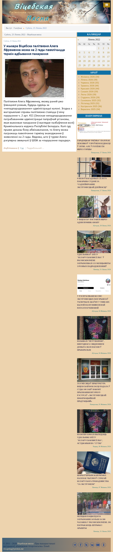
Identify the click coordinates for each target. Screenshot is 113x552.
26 (84, 65)
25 (79, 65)
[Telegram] (74, 544)
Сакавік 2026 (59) (89, 91)
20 (89, 61)
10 (108, 52)
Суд (22, 148)
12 (84, 57)
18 (79, 61)
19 (84, 61)
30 (103, 65)
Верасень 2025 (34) (90, 109)
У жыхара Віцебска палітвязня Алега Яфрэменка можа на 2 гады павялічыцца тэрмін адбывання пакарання (34, 50)
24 (108, 61)
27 (89, 65)
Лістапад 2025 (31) (90, 103)
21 (94, 61)
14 (94, 57)
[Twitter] (86, 544)
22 (99, 61)
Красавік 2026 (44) (90, 89)
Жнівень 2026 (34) (90, 77)
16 (103, 57)
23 (103, 61)
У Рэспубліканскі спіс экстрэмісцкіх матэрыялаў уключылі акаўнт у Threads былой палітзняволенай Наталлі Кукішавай (93, 302)
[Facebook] (80, 544)
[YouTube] (97, 544)
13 (89, 57)
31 (108, 65)
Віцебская (33, 6)
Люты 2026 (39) (88, 94)
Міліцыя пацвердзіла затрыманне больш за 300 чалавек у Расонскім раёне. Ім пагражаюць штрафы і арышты (94, 522)
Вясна (37, 18)
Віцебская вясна (25, 543)
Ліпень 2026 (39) (89, 80)
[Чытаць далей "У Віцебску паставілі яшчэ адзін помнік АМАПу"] (94, 207)
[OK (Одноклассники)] (103, 544)
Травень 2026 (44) (90, 86)
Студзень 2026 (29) (90, 97)
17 (108, 57)
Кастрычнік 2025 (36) (91, 106)
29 (99, 65)
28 (94, 65)
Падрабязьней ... (35, 148)
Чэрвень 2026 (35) (90, 83)
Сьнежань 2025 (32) (91, 100)
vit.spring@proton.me (13, 549)
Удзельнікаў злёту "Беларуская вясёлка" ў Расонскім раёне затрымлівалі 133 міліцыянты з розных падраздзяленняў (93, 260)
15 (99, 57)
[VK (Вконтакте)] (92, 544)
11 (79, 57)
